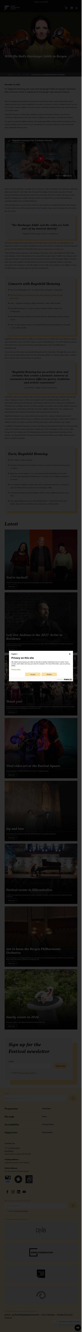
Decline (49, 674)
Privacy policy (16, 669)
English (14, 654)
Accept (32, 674)
